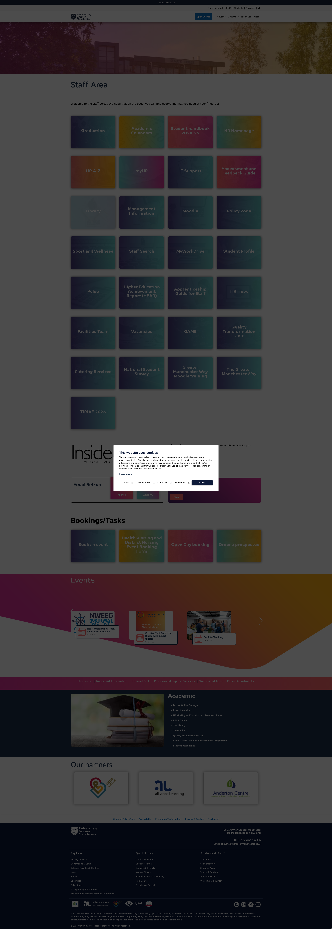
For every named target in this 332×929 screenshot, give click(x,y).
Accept (202, 483)
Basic (126, 483)
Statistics (162, 483)
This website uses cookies (138, 453)
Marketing (180, 483)
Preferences (144, 483)
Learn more (125, 474)
